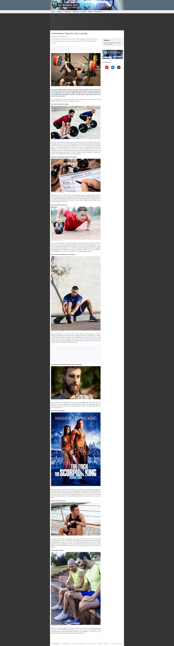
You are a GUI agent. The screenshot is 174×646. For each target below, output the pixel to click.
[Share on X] (119, 67)
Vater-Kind (98, 12)
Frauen (59, 12)
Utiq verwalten (99, 643)
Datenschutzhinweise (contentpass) (78, 643)
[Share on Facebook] (113, 67)
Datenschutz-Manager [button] (91, 643)
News (53, 12)
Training (53, 93)
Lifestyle (67, 12)
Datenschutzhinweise (66, 643)
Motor (83, 12)
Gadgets (76, 12)
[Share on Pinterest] (107, 67)
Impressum (106, 643)
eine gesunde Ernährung (87, 340)
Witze (90, 12)
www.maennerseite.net (118, 643)
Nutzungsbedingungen (56, 643)
